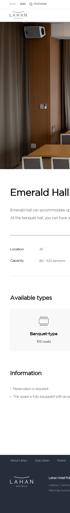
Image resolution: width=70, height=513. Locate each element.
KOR (12, 4)
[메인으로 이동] (18, 15)
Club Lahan (42, 460)
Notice (61, 460)
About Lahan (18, 460)
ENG (23, 4)
